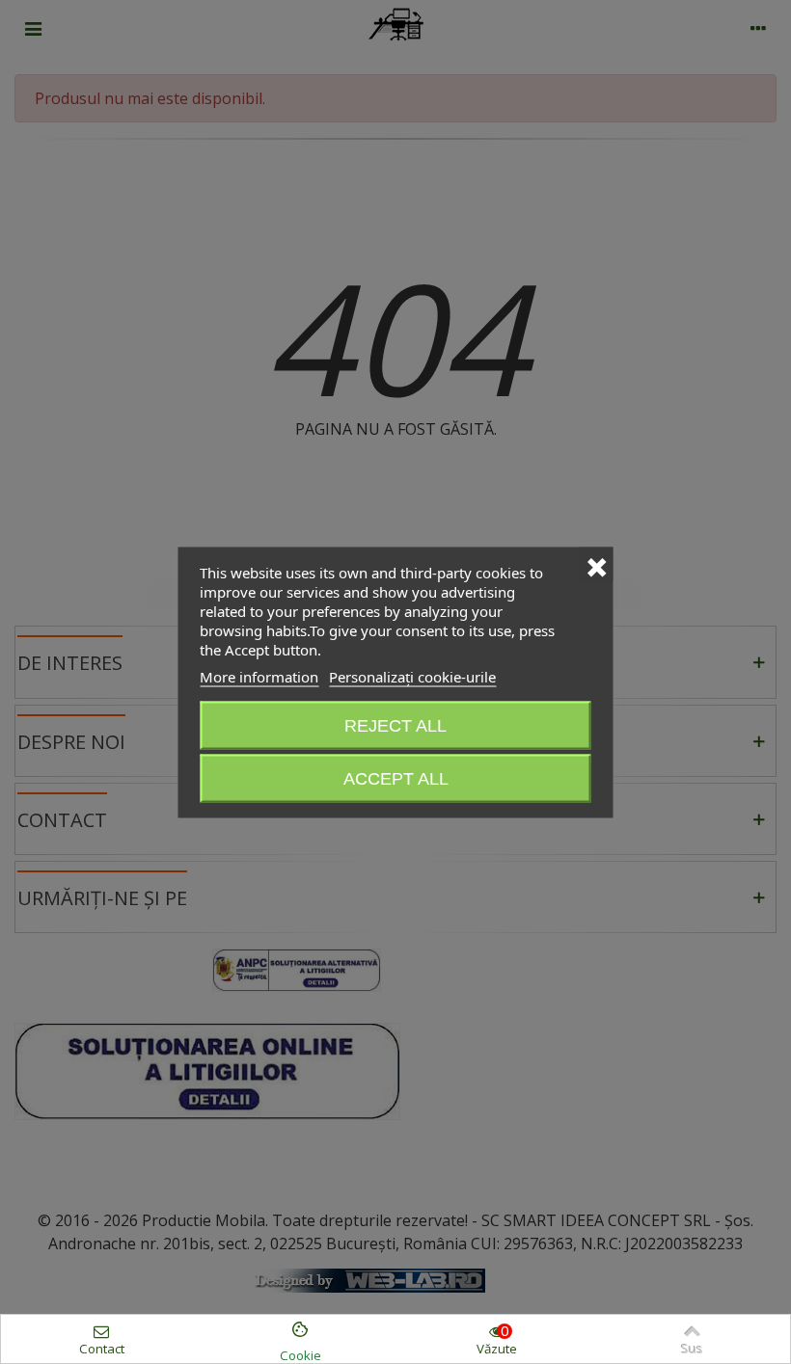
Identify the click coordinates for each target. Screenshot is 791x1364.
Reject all (395, 725)
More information (259, 675)
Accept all (396, 778)
